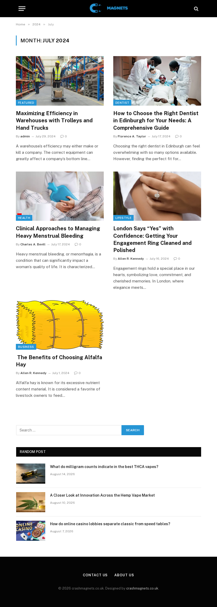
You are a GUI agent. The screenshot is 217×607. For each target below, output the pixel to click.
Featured (26, 102)
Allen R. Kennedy (131, 258)
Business (26, 346)
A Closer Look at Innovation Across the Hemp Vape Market (102, 495)
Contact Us (95, 575)
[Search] (195, 9)
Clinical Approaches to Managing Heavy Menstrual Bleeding (58, 232)
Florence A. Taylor (132, 136)
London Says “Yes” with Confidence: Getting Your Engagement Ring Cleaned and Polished (152, 239)
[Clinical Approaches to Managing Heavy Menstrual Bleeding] (60, 196)
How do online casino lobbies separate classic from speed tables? (110, 524)
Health (24, 217)
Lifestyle (123, 217)
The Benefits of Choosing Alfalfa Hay (59, 361)
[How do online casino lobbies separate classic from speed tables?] (30, 531)
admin (25, 136)
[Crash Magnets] (108, 8)
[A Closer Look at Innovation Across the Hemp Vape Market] (30, 502)
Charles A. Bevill (33, 244)
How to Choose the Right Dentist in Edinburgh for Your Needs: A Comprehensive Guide (155, 120)
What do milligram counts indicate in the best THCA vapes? (104, 467)
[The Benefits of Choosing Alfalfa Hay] (60, 325)
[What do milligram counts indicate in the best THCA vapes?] (30, 474)
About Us (124, 575)
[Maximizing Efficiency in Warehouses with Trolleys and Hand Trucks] (60, 81)
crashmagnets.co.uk (142, 588)
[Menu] (22, 9)
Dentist (122, 102)
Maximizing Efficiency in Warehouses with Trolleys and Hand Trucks (54, 120)
